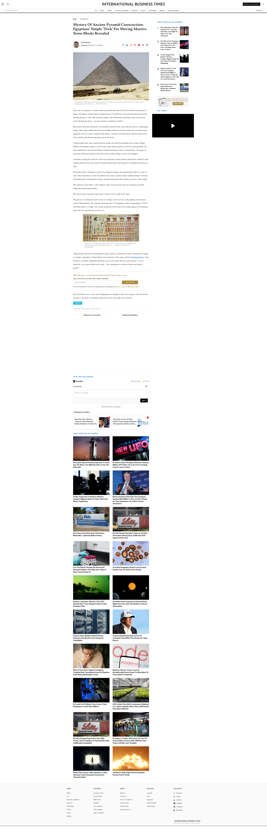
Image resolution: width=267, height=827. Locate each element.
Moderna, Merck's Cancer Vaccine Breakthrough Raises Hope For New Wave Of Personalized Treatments (130, 672)
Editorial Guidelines (130, 315)
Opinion (162, 10)
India (148, 796)
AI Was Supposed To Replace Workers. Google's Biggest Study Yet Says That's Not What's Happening (90, 499)
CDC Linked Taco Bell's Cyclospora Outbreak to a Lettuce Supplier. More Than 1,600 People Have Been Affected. (131, 706)
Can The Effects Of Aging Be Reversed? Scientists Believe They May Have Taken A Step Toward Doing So (89, 570)
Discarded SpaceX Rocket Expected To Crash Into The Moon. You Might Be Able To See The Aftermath (91, 465)
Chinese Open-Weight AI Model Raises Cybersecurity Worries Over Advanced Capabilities (88, 638)
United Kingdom (151, 803)
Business (135, 10)
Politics (109, 10)
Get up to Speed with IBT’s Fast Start (176, 98)
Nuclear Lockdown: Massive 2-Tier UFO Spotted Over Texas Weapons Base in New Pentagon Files (90, 604)
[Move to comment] (147, 45)
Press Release (97, 806)
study (86, 130)
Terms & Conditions (126, 799)
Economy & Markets (122, 10)
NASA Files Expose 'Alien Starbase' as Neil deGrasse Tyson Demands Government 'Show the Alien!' (90, 775)
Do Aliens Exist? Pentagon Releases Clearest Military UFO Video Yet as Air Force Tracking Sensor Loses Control (131, 465)
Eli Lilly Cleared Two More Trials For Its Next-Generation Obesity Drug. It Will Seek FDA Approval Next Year (130, 535)
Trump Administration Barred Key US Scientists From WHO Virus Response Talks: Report (130, 638)
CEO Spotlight (97, 809)
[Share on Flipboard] (135, 45)
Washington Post (137, 257)
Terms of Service (122, 286)
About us (123, 793)
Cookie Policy (124, 806)
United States (151, 806)
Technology (152, 10)
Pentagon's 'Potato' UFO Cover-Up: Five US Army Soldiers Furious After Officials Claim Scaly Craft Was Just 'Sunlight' (130, 741)
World (102, 10)
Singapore (150, 799)
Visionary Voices (98, 793)
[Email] (143, 45)
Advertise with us (125, 809)
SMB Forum (97, 799)
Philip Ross (87, 42)
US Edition (259, 10)
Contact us (123, 796)
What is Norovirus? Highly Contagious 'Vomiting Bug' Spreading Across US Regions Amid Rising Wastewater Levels (91, 672)
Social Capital (97, 796)
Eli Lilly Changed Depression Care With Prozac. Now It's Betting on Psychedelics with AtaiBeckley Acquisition (91, 741)
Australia (149, 793)
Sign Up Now (178, 103)
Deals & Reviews (173, 10)
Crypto (143, 10)
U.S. (96, 10)
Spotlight (96, 803)
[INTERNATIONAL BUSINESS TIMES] (133, 4)
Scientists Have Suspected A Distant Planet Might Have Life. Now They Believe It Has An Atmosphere (130, 604)
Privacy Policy (134, 286)
